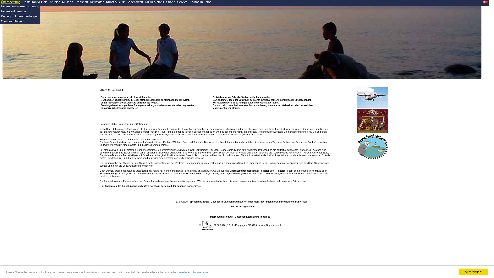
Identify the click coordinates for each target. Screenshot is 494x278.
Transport (81, 2)
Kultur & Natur (154, 2)
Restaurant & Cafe (35, 2)
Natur (163, 132)
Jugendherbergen (235, 173)
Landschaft (265, 155)
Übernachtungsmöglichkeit (244, 171)
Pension (6, 16)
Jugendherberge (25, 16)
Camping (214, 173)
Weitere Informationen (194, 272)
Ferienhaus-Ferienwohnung (20, 6)
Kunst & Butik (115, 2)
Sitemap (265, 216)
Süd (134, 173)
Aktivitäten (97, 2)
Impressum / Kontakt (221, 216)
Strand (170, 2)
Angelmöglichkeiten (257, 150)
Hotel (266, 171)
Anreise (55, 2)
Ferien (324, 129)
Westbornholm (149, 173)
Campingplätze (11, 21)
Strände (180, 132)
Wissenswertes (271, 173)
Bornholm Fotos (200, 2)
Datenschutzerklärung (247, 216)
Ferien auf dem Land (15, 11)
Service (182, 2)
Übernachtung (10, 2)
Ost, (129, 173)
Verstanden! (473, 271)
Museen (67, 2)
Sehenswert (135, 2)
